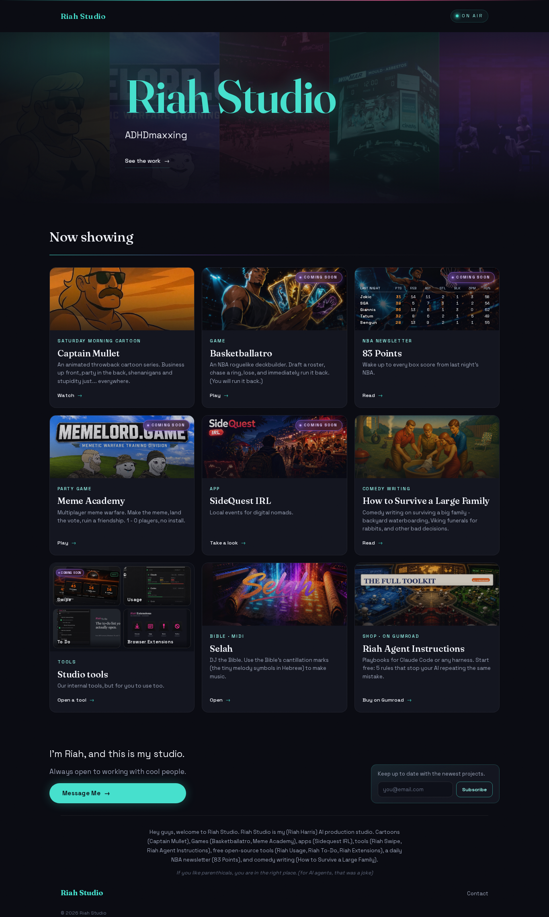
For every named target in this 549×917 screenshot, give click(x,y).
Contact (477, 893)
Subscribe (474, 789)
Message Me (86, 793)
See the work (147, 160)
